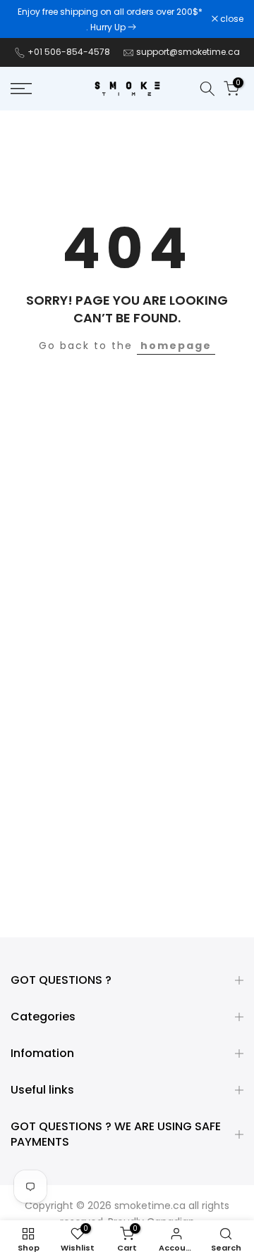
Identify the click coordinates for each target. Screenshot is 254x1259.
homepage (176, 346)
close (230, 19)
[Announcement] (111, 19)
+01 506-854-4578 (69, 52)
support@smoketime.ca (188, 52)
